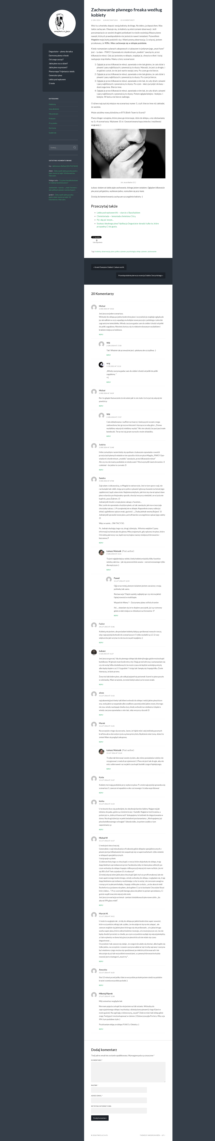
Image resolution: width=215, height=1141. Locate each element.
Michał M (103, 838)
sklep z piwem (141, 251)
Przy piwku (53, 123)
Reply (101, 334)
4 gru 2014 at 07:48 (106, 481)
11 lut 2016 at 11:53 (107, 804)
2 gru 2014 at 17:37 (113, 417)
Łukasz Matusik (110, 20)
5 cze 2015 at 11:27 (106, 654)
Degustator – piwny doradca (61, 51)
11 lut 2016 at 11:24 (114, 753)
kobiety (98, 251)
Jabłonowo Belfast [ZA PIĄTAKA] (65, 166)
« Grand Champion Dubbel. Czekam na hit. (108, 267)
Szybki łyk (52, 133)
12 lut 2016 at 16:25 (107, 973)
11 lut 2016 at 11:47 (107, 780)
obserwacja (106, 251)
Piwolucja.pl (102, 1135)
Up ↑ (163, 1135)
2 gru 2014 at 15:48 (106, 447)
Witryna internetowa (101, 1106)
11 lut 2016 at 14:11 (107, 916)
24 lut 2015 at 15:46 (107, 627)
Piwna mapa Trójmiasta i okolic (62, 71)
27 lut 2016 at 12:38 (107, 996)
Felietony (52, 104)
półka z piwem (120, 251)
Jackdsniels (53, 188)
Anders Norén (154, 1135)
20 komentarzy (127, 20)
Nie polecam (53, 114)
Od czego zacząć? (56, 59)
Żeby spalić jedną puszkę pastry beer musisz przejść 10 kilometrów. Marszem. (63, 173)
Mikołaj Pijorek (106, 993)
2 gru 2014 (96, 20)
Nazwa (94, 1085)
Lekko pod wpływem (57, 79)
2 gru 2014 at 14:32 (106, 309)
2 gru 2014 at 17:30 (113, 346)
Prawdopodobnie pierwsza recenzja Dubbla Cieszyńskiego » (140, 275)
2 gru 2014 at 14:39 (106, 393)
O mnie (52, 83)
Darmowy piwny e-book (59, 55)
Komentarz (97, 1060)
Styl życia (52, 128)
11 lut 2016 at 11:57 (107, 841)
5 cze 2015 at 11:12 (113, 366)
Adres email (97, 1096)
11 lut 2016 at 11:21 (107, 726)
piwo (113, 251)
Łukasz (102, 651)
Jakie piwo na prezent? (58, 67)
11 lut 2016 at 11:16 (107, 696)
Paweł (117, 578)
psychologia (131, 251)
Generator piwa (55, 75)
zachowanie (151, 251)
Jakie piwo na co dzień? (58, 63)
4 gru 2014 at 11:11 (113, 554)
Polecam (52, 118)
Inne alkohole (54, 109)
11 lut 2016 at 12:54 (121, 581)
